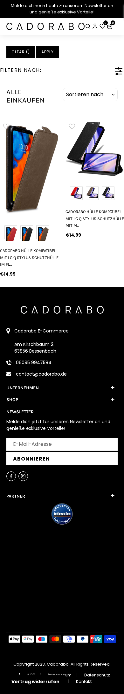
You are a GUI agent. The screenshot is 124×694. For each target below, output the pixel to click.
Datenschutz (97, 675)
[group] (29, 168)
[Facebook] (11, 476)
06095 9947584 (34, 362)
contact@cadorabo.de (41, 374)
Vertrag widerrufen (35, 681)
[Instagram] (23, 476)
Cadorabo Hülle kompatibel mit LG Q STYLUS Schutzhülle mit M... (94, 218)
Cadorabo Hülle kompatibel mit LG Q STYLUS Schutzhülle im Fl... (29, 257)
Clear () (20, 52)
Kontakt (84, 681)
